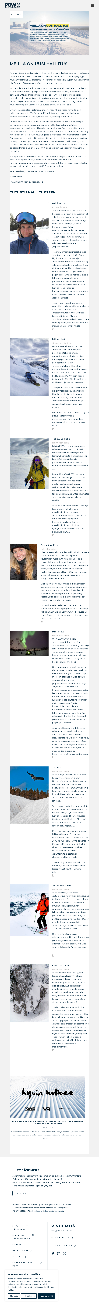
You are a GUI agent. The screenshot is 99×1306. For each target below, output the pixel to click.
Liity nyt (21, 1193)
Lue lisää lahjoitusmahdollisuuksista (48, 1211)
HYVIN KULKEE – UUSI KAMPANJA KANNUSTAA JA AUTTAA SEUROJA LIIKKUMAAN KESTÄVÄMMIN (48, 1122)
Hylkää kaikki (29, 1296)
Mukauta (14, 1296)
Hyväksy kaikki (46, 1296)
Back (18, 14)
